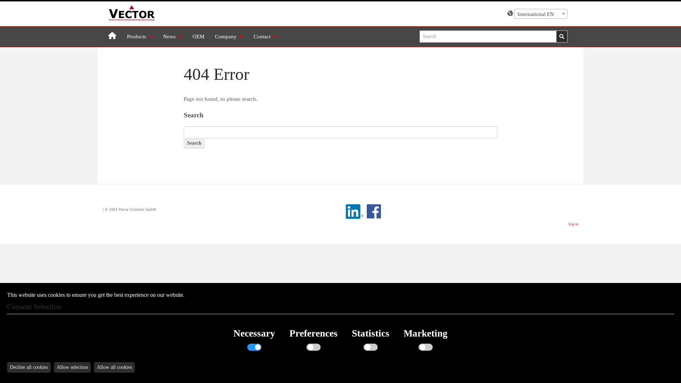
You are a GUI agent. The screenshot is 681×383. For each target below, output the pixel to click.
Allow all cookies (114, 367)
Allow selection (72, 367)
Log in (573, 224)
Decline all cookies (29, 367)
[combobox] (541, 14)
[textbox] (541, 14)
